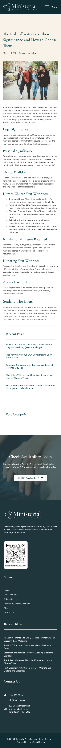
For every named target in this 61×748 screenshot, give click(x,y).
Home (6, 590)
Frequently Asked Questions (17, 603)
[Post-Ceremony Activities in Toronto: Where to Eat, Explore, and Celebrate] (30, 388)
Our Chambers (10, 594)
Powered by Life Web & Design (30, 742)
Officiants (8, 599)
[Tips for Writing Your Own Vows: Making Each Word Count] (30, 358)
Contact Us (9, 612)
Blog (6, 608)
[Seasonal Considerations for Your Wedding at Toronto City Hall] (30, 368)
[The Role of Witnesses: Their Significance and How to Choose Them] (30, 378)
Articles (32, 53)
